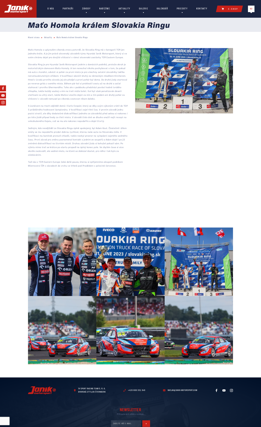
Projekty (182, 9)
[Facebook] (3, 88)
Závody (86, 9)
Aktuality (124, 9)
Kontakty (201, 9)
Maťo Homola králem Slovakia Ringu (72, 38)
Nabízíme (104, 9)
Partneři (68, 9)
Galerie (143, 9)
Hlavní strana (34, 38)
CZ (251, 9)
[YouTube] (3, 95)
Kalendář (162, 9)
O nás (50, 9)
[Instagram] (3, 103)
